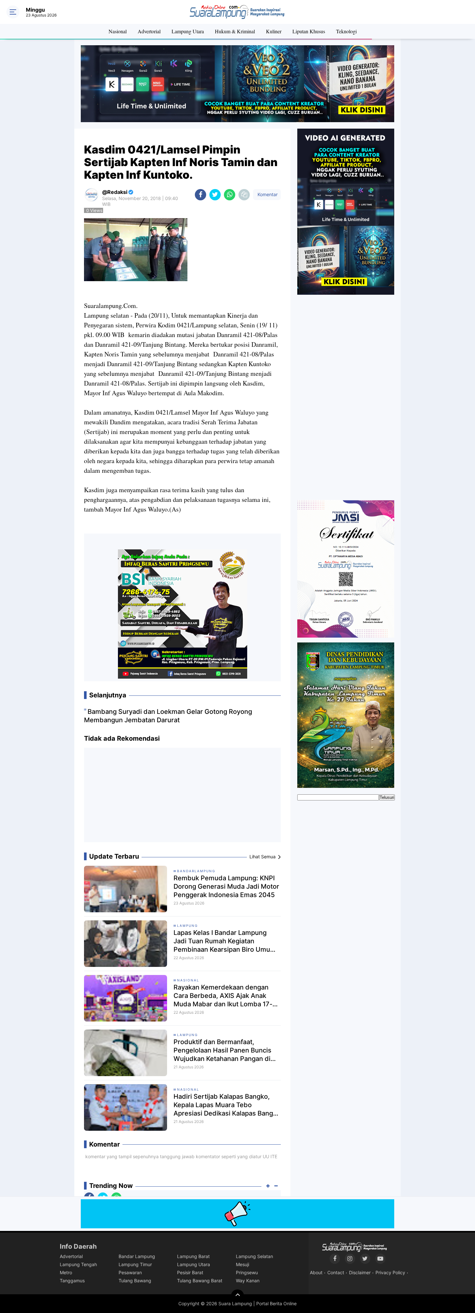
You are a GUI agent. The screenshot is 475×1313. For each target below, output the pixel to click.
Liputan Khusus (308, 31)
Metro (66, 1272)
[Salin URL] (244, 194)
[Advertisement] (182, 797)
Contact (335, 1272)
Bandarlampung (196, 871)
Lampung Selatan (254, 1256)
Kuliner (273, 31)
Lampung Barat (193, 1256)
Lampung (187, 925)
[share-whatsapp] (229, 194)
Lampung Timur (135, 1264)
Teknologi (346, 31)
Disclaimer (360, 1272)
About (316, 1272)
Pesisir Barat (190, 1272)
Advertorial (149, 31)
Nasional (118, 31)
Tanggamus (72, 1280)
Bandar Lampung (137, 1256)
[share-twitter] (215, 194)
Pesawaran (130, 1272)
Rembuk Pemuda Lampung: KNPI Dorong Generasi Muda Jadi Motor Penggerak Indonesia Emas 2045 (226, 886)
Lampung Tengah (78, 1264)
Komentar (267, 194)
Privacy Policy (390, 1272)
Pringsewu (247, 1272)
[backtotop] (237, 1295)
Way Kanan (247, 1280)
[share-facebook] (200, 194)
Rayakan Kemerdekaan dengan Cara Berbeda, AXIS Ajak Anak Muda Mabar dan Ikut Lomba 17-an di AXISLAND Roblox (227, 995)
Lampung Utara (188, 31)
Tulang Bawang (135, 1280)
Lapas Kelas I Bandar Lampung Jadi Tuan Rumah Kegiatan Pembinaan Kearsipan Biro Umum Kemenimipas (225, 941)
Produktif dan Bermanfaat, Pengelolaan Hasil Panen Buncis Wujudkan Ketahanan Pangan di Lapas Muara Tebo (222, 1050)
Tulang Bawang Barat (199, 1280)
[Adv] (345, 211)
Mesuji (242, 1264)
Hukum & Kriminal (235, 31)
